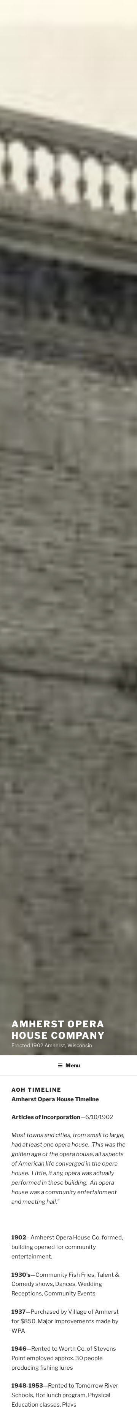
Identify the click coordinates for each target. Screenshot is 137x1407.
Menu (72, 1065)
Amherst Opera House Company (58, 1030)
